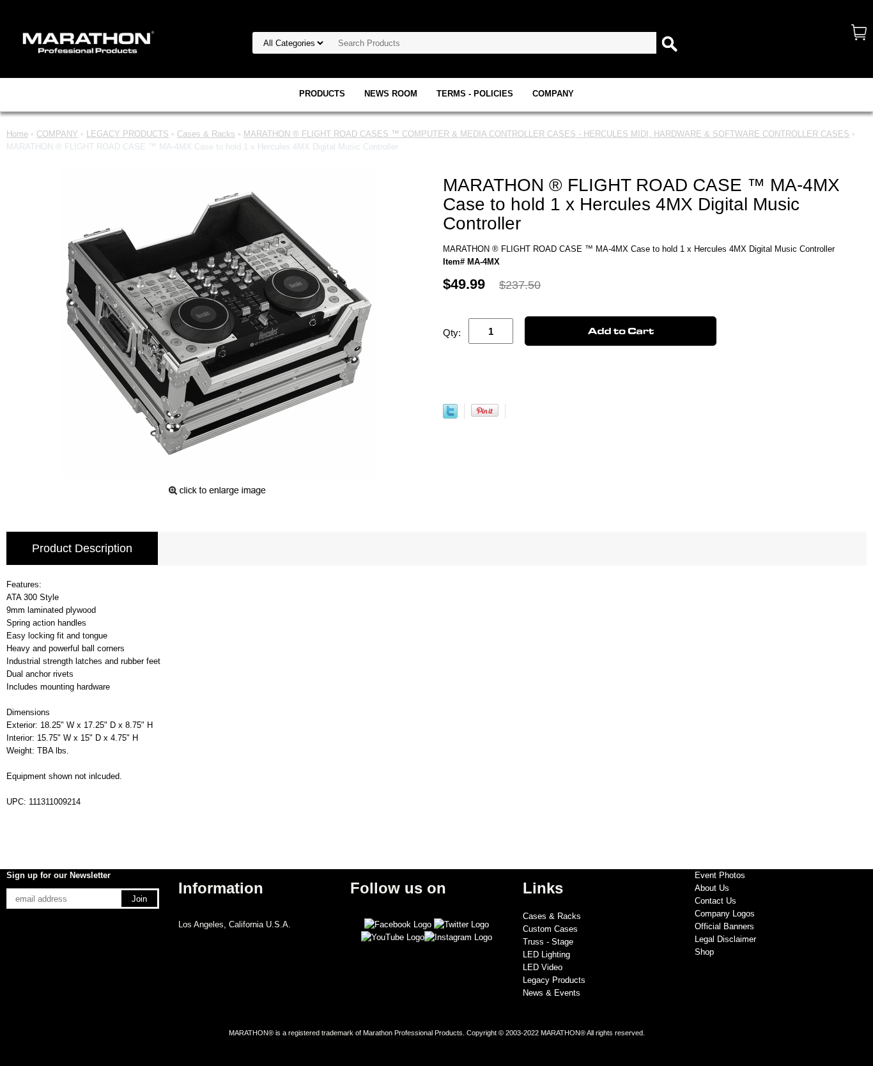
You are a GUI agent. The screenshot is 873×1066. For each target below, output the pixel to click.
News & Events (551, 993)
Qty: (452, 332)
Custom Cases (550, 929)
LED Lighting (546, 954)
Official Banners (724, 926)
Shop (704, 952)
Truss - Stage (548, 941)
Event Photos (720, 875)
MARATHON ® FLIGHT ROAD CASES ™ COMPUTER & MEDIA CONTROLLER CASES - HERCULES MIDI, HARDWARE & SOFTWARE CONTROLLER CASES (546, 134)
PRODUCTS (322, 93)
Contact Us (715, 901)
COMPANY (553, 93)
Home (17, 134)
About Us (712, 888)
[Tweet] (450, 416)
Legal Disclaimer (725, 939)
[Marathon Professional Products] (86, 41)
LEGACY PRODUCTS (127, 134)
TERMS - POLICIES (474, 93)
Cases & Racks (206, 134)
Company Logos (725, 913)
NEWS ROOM (390, 93)
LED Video (542, 967)
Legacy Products (554, 980)
